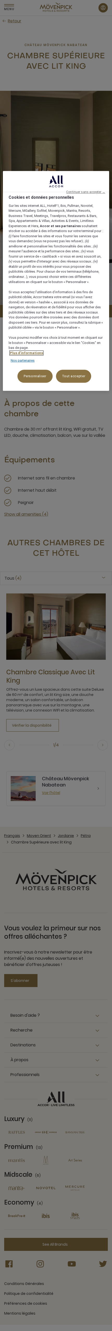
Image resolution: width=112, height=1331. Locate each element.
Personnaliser (35, 376)
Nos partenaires (23, 360)
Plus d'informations (26, 353)
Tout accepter (73, 376)
